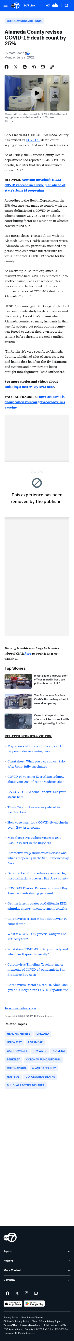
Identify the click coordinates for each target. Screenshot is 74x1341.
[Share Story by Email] (42, 67)
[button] (5, 5)
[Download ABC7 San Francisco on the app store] (13, 1303)
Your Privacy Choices (32, 1317)
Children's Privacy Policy (16, 1321)
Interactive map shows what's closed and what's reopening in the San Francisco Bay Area (38, 857)
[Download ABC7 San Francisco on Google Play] (34, 1303)
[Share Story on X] (15, 67)
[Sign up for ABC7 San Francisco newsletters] (36, 1293)
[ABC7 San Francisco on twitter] (17, 1293)
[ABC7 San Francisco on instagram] (26, 1293)
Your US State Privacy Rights (47, 1321)
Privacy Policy (11, 1317)
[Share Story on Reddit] (24, 67)
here (28, 653)
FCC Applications (13, 1329)
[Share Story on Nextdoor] (33, 67)
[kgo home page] (10, 1237)
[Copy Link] (52, 67)
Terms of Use (10, 1325)
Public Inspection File (55, 1325)
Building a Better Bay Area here (29, 386)
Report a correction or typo (20, 1008)
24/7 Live (29, 5)
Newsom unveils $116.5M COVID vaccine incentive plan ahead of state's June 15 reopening (35, 185)
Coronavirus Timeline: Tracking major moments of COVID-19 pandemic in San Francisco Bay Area (36, 969)
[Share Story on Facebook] (6, 67)
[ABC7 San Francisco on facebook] (7, 1293)
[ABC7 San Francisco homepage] (15, 5)
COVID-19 (33, 139)
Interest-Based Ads (30, 1325)
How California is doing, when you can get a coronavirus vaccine (35, 402)
